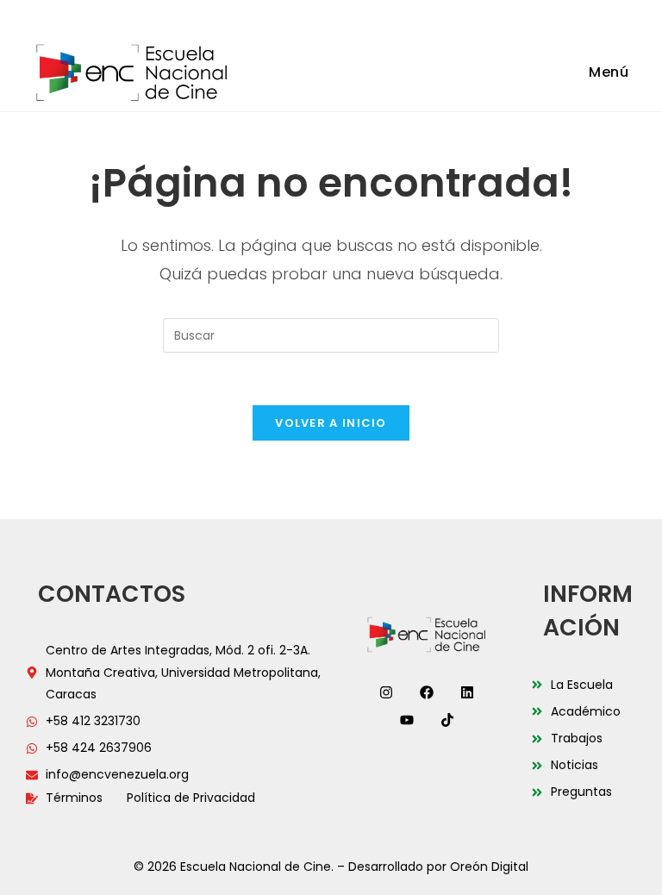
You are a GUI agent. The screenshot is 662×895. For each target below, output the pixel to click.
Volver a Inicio (331, 423)
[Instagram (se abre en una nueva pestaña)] (311, 14)
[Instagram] (386, 692)
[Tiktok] (447, 720)
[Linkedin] (467, 692)
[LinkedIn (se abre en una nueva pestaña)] (333, 14)
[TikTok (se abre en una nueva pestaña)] (375, 14)
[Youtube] (407, 720)
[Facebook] (426, 692)
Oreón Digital (489, 866)
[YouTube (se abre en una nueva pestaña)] (356, 14)
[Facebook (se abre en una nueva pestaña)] (289, 14)
